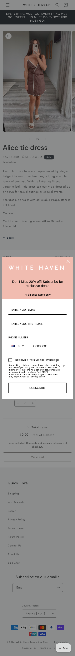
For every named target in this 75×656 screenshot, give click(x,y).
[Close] (68, 261)
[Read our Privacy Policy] (64, 366)
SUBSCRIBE (37, 388)
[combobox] (17, 346)
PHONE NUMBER (18, 337)
